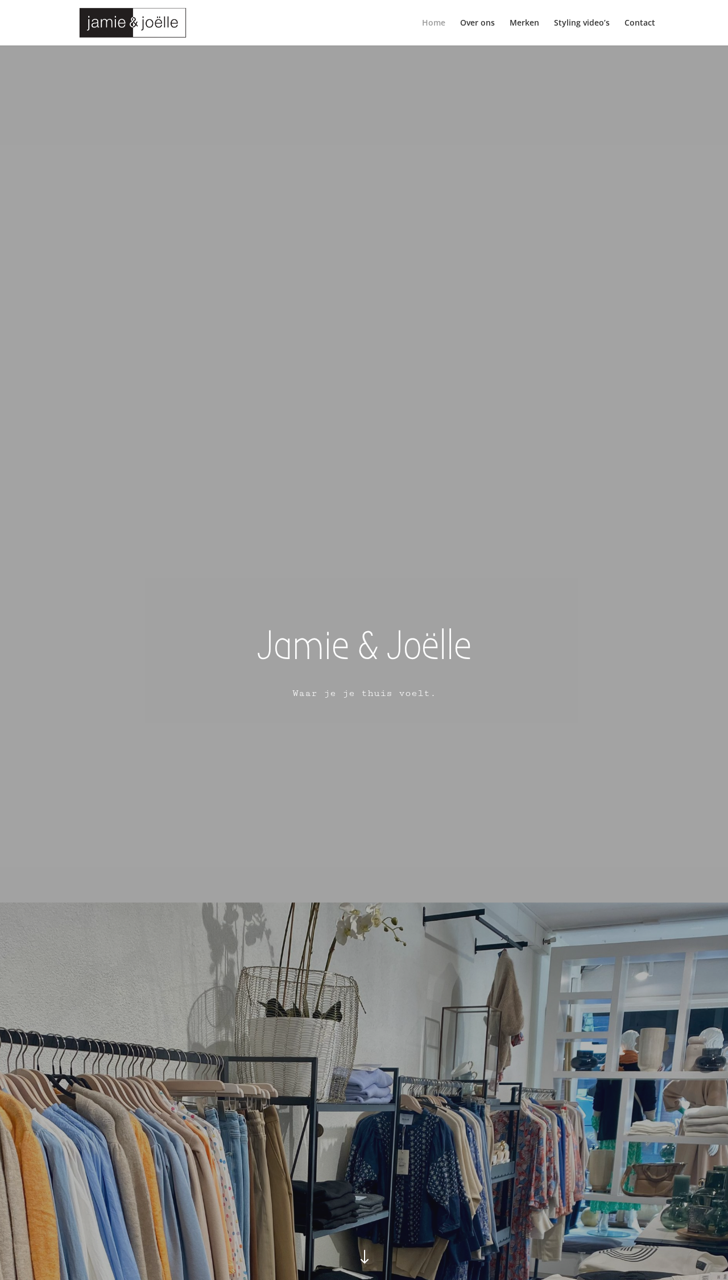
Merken (524, 23)
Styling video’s (582, 23)
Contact (639, 23)
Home (433, 23)
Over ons (477, 23)
